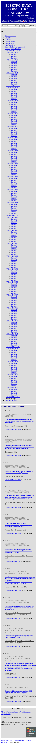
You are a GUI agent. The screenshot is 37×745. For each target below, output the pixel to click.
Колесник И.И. (19, 556)
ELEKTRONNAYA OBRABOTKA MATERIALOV (18, 9)
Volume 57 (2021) (12, 113)
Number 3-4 (14, 132)
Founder (7, 38)
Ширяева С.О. (22, 502)
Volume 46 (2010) (12, 256)
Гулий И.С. (31, 696)
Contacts (8, 39)
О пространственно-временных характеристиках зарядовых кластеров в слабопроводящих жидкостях (18, 524)
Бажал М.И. (29, 641)
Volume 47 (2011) (12, 243)
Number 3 (14, 54)
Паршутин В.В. (10, 587)
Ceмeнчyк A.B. (10, 426)
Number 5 (14, 63)
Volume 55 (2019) (12, 138)
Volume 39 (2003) (12, 349)
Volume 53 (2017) (12, 163)
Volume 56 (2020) (12, 126)
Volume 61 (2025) (12, 60)
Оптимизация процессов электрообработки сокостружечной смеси (19, 636)
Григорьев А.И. (10, 502)
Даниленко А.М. (11, 696)
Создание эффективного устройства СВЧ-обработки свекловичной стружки (18, 691)
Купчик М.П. (20, 641)
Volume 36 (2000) (12, 387)
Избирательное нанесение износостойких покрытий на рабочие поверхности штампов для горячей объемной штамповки (19, 447)
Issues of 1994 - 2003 (13, 347)
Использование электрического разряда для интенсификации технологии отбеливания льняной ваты (19, 607)
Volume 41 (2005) (12, 321)
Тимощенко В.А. (11, 452)
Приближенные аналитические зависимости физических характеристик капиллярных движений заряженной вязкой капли (19, 497)
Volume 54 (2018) (12, 150)
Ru (25, 21)
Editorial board (10, 41)
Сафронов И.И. (21, 426)
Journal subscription (11, 400)
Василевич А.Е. (20, 530)
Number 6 (14, 62)
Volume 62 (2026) (12, 52)
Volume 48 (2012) (12, 230)
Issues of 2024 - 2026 (13, 51)
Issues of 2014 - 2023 (13, 86)
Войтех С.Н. (9, 556)
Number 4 (14, 65)
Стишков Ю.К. (10, 476)
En (21, 21)
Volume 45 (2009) (12, 269)
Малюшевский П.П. (24, 613)
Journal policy (9, 43)
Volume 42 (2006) (12, 308)
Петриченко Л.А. (11, 615)
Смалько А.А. (22, 615)
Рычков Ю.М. (9, 530)
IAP (15, 708)
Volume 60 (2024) (12, 73)
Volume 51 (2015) (12, 189)
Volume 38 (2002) (12, 361)
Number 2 (14, 56)
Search (32, 25)
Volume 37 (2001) (12, 374)
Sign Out (32, 21)
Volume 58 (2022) (12, 100)
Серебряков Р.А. (19, 643)
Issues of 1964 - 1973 (13, 397)
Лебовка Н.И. (9, 641)
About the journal (10, 36)
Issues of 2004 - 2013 (13, 215)
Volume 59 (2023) (12, 88)
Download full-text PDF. (13, 429)
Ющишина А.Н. (10, 613)
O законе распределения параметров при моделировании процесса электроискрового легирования (19, 421)
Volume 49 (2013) (12, 217)
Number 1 (14, 58)
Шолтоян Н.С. (22, 587)
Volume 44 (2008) (12, 282)
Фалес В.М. (9, 643)
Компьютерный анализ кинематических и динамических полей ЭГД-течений (19, 472)
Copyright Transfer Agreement (15, 47)
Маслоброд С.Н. (10, 674)
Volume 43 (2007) (12, 295)
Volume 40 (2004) (12, 334)
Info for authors (10, 45)
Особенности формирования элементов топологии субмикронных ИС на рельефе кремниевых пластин (18, 550)
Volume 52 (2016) (12, 176)
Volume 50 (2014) (12, 202)
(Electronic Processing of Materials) (13, 21)
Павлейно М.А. (21, 476)
